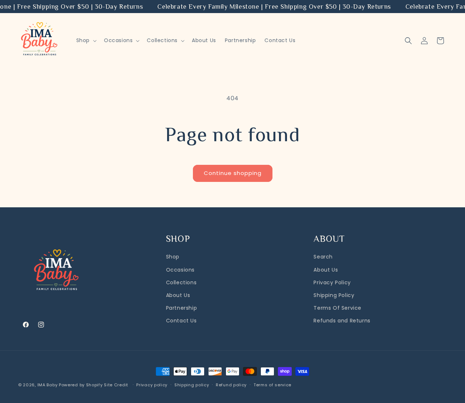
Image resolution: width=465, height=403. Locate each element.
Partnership (181, 308)
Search (323, 256)
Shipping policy (191, 385)
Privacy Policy (332, 282)
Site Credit (116, 385)
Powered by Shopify (81, 385)
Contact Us (181, 320)
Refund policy (231, 385)
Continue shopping (233, 173)
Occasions (180, 269)
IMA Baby (47, 385)
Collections (181, 282)
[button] (86, 40)
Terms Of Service (337, 308)
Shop (172, 256)
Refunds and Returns (342, 320)
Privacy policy (151, 385)
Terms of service (272, 385)
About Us (178, 295)
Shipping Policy (334, 295)
